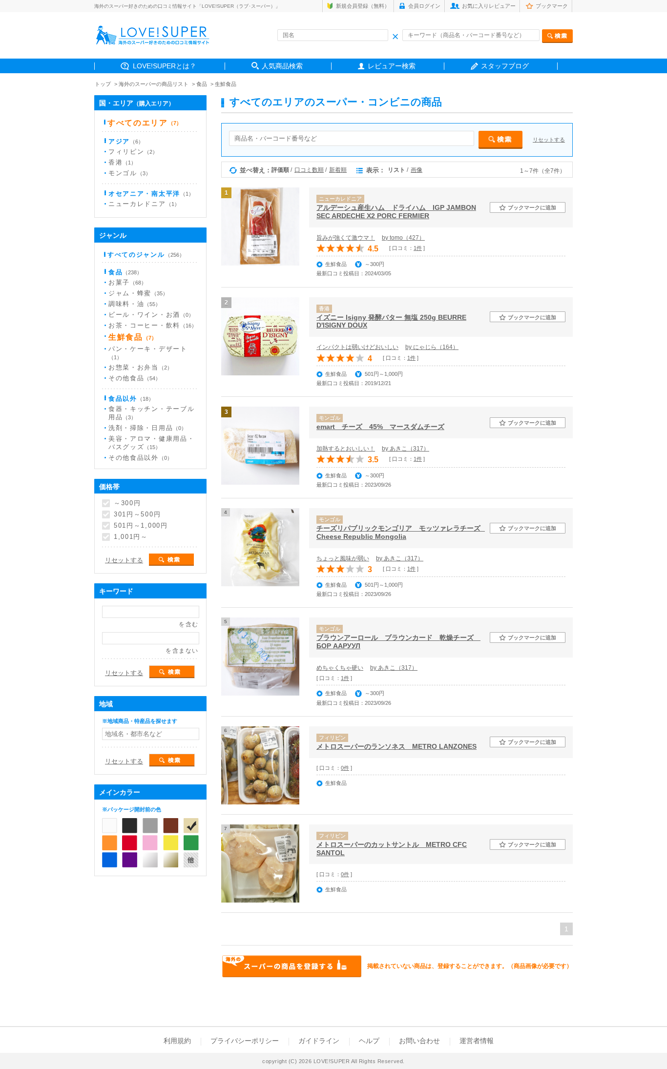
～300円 (127, 503)
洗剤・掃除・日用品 (147, 428)
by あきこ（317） (405, 448)
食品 (201, 84)
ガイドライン (318, 1041)
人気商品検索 (282, 66)
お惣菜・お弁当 (140, 367)
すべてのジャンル (146, 254)
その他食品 (134, 378)
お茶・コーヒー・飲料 (152, 325)
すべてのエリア (144, 123)
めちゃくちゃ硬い (339, 667)
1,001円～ (131, 536)
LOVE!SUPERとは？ (164, 66)
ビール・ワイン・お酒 (151, 314)
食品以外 (131, 398)
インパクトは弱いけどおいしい (357, 347)
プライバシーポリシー (244, 1041)
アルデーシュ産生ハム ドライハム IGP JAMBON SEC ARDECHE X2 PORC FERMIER (396, 212)
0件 (345, 768)
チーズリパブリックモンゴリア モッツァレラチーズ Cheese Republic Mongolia (400, 532)
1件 (418, 248)
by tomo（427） (403, 237)
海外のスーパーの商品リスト (153, 84)
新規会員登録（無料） (363, 6)
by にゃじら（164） (432, 347)
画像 (416, 169)
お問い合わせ (419, 1041)
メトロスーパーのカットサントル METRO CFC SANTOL (391, 849)
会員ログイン (424, 6)
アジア (126, 141)
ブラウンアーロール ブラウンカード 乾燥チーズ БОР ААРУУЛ (398, 642)
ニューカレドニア (144, 203)
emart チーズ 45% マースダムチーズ (380, 427)
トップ (103, 84)
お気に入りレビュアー (489, 6)
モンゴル (129, 173)
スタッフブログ (505, 66)
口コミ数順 (309, 169)
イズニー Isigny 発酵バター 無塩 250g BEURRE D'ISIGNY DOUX (391, 321)
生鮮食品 (225, 84)
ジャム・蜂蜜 (138, 293)
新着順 (338, 169)
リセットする (549, 140)
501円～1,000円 (141, 525)
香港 (122, 162)
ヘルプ (369, 1041)
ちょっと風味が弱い (342, 558)
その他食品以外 (140, 457)
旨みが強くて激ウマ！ (345, 237)
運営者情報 (476, 1041)
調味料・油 (134, 304)
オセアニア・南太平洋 (151, 193)
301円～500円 (137, 514)
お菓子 (127, 282)
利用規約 (177, 1041)
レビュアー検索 (392, 66)
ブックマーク (552, 6)
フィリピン (133, 151)
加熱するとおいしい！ (345, 448)
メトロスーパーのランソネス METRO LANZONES (396, 746)
